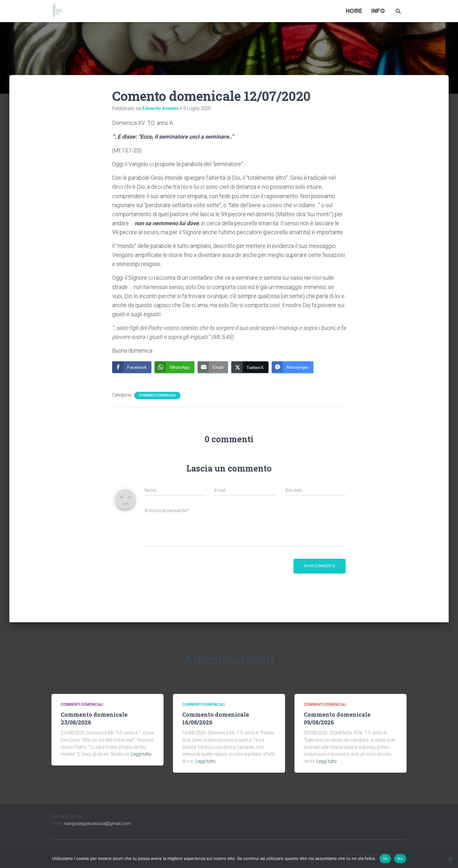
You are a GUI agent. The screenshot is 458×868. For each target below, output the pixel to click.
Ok (385, 858)
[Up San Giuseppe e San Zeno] (57, 11)
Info (378, 10)
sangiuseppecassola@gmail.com (97, 823)
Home (354, 10)
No (400, 858)
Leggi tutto (141, 754)
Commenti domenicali (157, 395)
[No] (450, 859)
